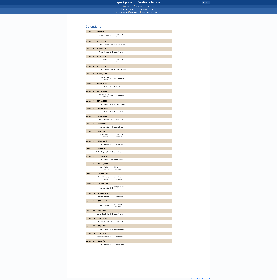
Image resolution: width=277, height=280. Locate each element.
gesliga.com (138, 2)
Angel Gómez (104, 52)
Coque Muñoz (119, 112)
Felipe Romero (119, 87)
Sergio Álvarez (104, 77)
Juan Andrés (118, 34)
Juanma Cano (104, 36)
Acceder (206, 2)
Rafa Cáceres (104, 119)
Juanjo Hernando (120, 127)
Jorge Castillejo (120, 104)
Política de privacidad (203, 279)
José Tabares (104, 134)
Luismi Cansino (120, 69)
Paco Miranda (104, 94)
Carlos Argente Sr (120, 44)
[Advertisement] (76, 46)
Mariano (106, 59)
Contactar (193, 279)
